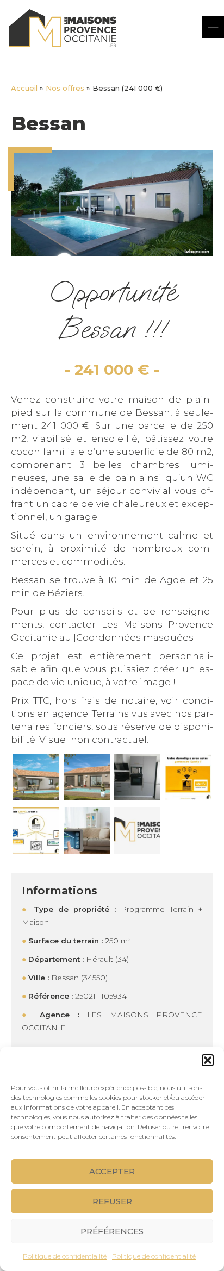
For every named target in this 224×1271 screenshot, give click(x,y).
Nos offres (65, 88)
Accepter (112, 1171)
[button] (207, 1060)
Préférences (112, 1231)
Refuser (112, 1201)
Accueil (24, 88)
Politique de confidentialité (65, 1256)
